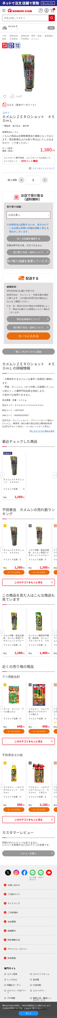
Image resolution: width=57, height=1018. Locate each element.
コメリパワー (39, 990)
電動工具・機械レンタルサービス (42, 999)
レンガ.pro (12, 979)
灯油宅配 (37, 985)
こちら (15, 132)
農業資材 (14, 36)
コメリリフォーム (41, 974)
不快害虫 (14, 39)
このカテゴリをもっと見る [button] (28, 582)
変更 (51, 28)
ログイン (32, 845)
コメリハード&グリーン (17, 991)
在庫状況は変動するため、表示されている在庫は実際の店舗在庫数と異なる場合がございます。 (29, 228)
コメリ (6, 112)
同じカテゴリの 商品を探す (42, 431)
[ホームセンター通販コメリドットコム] (20, 11)
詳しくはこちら (48, 3)
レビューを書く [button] (28, 853)
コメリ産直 (12, 974)
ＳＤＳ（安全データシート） (22, 104)
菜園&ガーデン (14, 985)
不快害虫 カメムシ (30, 39)
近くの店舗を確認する (28, 238)
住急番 (36, 979)
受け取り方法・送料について (28, 252)
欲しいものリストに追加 (28, 351)
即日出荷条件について (28, 319)
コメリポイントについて (43, 168)
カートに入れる (28, 336)
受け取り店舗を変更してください (28, 261)
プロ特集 (11, 998)
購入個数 (12, 180)
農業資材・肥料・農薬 (31, 36)
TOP (4, 36)
